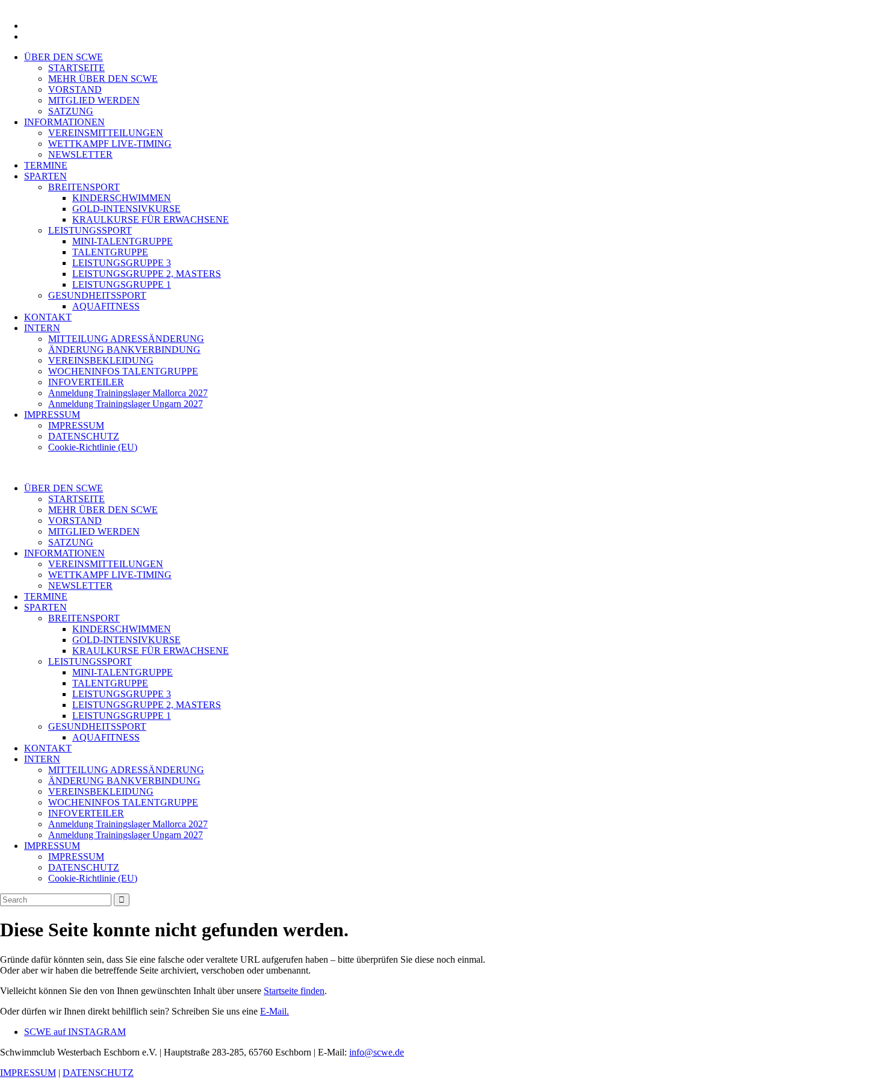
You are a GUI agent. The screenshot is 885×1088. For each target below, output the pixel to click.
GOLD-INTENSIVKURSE (126, 209)
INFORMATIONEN (64, 122)
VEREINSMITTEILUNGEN (105, 133)
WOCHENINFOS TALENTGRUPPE (123, 371)
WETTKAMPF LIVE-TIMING (110, 143)
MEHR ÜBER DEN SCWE (103, 78)
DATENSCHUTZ (83, 436)
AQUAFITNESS (106, 306)
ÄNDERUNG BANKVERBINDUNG (124, 349)
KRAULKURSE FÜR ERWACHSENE (150, 219)
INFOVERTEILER (86, 382)
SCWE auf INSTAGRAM (75, 1032)
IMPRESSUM (52, 414)
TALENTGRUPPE (110, 252)
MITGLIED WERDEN (94, 100)
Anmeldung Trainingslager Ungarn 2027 (125, 404)
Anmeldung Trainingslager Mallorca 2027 (128, 393)
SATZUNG (70, 111)
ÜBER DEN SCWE (63, 57)
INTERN (42, 328)
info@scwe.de (376, 1052)
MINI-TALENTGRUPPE (122, 241)
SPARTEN (45, 176)
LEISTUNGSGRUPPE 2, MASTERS (146, 274)
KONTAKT (48, 317)
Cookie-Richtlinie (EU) (92, 447)
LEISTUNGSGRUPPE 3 (121, 263)
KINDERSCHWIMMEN (121, 198)
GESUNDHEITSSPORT (97, 295)
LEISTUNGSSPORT (90, 230)
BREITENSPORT (84, 187)
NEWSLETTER (80, 154)
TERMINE (45, 165)
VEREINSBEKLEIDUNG (101, 360)
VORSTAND (75, 89)
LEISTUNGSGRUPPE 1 (121, 284)
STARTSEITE (76, 68)
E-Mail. (274, 1011)
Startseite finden (294, 991)
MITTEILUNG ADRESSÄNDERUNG (126, 339)
